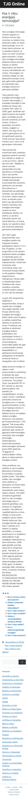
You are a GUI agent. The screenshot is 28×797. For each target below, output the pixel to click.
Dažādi (5, 702)
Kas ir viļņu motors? (16, 611)
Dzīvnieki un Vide (9, 705)
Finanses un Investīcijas (12, 713)
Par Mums (8, 787)
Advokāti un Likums (10, 676)
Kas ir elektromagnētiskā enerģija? (16, 630)
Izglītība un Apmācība (11, 720)
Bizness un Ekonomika (11, 691)
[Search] (22, 662)
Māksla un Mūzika (9, 727)
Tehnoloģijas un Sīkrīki (14, 642)
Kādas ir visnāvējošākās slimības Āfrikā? (15, 619)
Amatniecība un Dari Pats (13, 680)
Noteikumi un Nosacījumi (14, 792)
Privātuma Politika (14, 789)
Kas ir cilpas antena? (13, 645)
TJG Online (14, 3)
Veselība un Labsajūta (11, 769)
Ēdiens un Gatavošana (11, 709)
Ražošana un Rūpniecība (12, 738)
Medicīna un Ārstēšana (12, 731)
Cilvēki (5, 698)
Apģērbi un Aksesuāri (11, 687)
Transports (6, 759)
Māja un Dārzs (8, 724)
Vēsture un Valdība (10, 773)
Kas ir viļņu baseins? (17, 635)
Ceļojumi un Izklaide (10, 694)
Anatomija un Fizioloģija (12, 683)
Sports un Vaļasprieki (11, 752)
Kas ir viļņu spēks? (16, 624)
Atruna (20, 787)
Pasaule (5, 735)
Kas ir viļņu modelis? (17, 613)
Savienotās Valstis (10, 742)
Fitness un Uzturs (9, 716)
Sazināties (15, 787)
